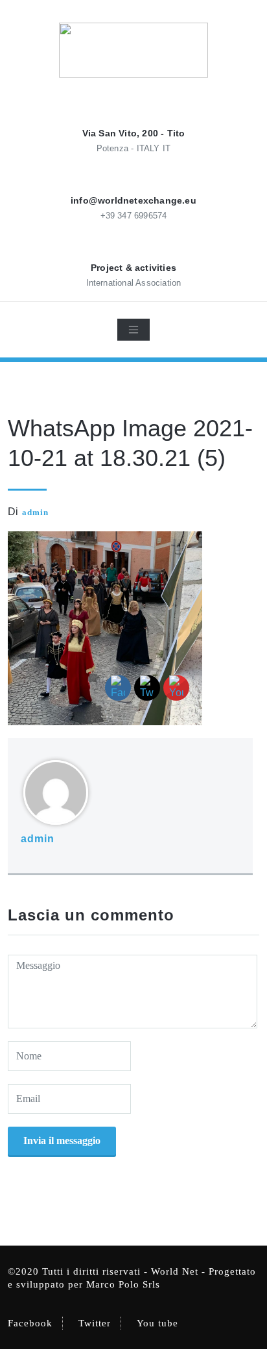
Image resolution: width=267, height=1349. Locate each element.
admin (35, 512)
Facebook (30, 1323)
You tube (157, 1323)
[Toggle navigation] (133, 330)
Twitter (94, 1323)
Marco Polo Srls (123, 1284)
